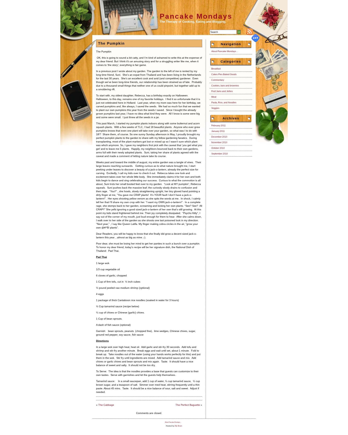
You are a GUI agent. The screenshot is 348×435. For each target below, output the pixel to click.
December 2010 (219, 137)
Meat (213, 97)
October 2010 (218, 148)
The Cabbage (106, 404)
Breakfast (216, 69)
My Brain (178, 426)
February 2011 (218, 125)
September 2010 (219, 153)
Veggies (215, 108)
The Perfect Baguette (187, 404)
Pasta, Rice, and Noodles (223, 102)
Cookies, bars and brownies (225, 85)
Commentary (217, 80)
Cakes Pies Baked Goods (224, 74)
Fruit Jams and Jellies (222, 91)
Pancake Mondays (196, 16)
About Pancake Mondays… (224, 51)
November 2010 (219, 142)
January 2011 (218, 131)
